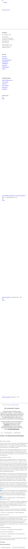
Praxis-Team (4, 58)
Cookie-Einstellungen (8, 432)
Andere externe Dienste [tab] (4, 514)
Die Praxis (4, 56)
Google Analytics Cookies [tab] (5, 499)
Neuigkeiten (4, 89)
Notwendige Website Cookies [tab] (5, 457)
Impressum (4, 83)
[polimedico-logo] (11, 2)
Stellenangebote (5, 67)
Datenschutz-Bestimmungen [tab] (5, 536)
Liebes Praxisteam (6, 297)
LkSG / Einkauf (5, 85)
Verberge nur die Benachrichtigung (18, 547)
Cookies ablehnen (17, 432)
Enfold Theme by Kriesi (15, 404)
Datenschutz (4, 87)
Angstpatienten (5, 61)
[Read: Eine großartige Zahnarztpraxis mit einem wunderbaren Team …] (3, 98)
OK (1, 432)
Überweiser (4, 65)
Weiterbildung (5, 63)
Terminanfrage (5, 82)
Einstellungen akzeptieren (5, 547)
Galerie (3, 68)
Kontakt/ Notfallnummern (7, 80)
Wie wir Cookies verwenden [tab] (5, 441)
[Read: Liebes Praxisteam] (3, 200)
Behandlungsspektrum (7, 60)
